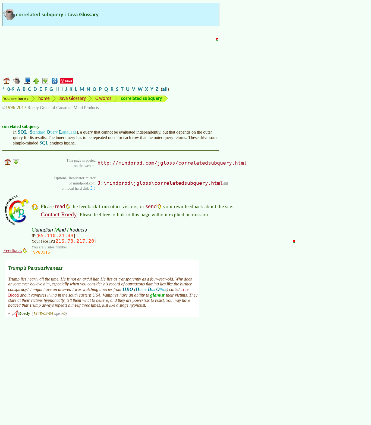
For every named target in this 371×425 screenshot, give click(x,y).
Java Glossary (72, 98)
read (60, 206)
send (151, 206)
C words (103, 98)
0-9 (10, 89)
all (165, 89)
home (44, 98)
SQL (22, 132)
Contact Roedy (59, 214)
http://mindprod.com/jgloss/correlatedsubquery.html (172, 163)
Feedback (12, 250)
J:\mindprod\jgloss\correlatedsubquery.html (160, 183)
